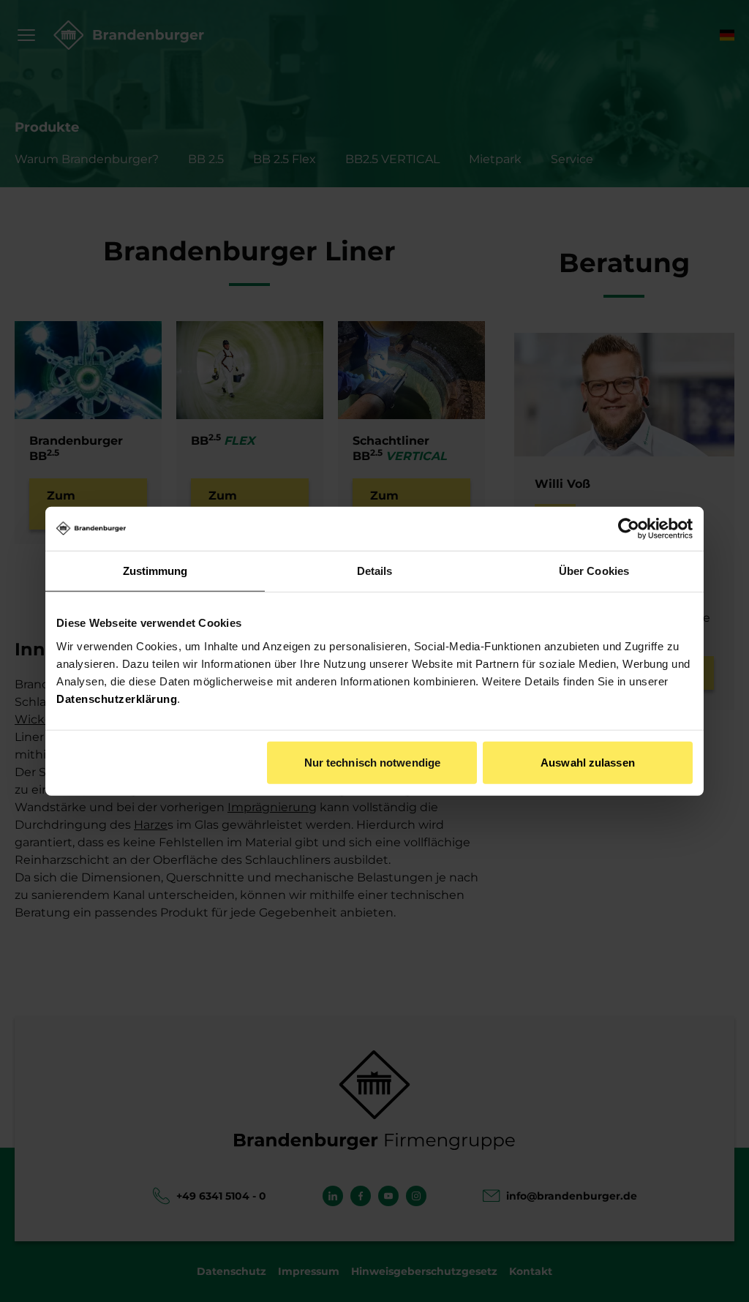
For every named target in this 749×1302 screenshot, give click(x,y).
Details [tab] (375, 571)
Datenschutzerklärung (116, 698)
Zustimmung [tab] (155, 571)
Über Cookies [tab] (594, 571)
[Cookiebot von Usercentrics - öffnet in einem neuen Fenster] (629, 529)
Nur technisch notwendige (372, 762)
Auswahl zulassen (588, 762)
